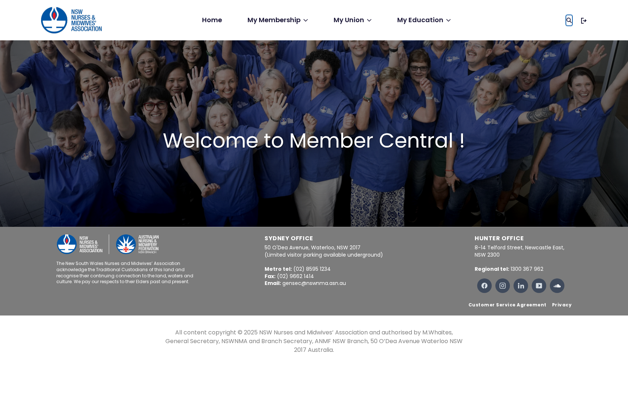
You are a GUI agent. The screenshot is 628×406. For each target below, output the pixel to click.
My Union (349, 19)
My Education (420, 19)
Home (212, 19)
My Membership (274, 19)
